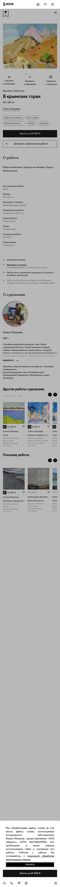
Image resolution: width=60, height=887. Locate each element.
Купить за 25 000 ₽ (30, 873)
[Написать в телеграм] (18, 883)
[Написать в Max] (26, 883)
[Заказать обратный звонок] (11, 883)
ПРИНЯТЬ (30, 865)
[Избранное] (45, 4)
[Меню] (55, 883)
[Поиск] (4, 883)
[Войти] (38, 4)
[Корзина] (52, 4)
